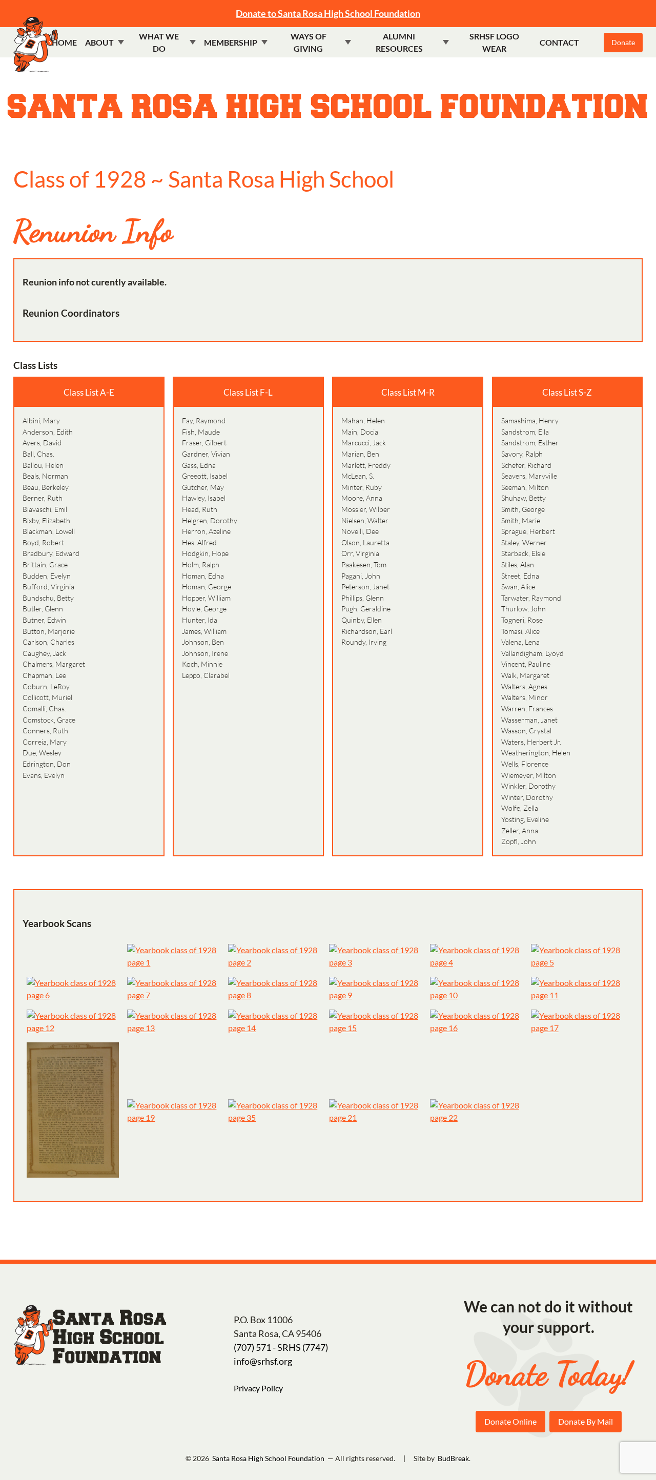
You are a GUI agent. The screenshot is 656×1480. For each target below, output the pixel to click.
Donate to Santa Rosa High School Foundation (328, 13)
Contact (559, 42)
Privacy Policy (258, 1388)
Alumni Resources (399, 42)
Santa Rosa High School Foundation (328, 107)
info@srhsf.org (263, 1361)
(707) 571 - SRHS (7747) (281, 1347)
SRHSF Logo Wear (494, 42)
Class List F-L (248, 392)
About (99, 42)
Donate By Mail (585, 1421)
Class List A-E (89, 392)
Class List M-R (408, 392)
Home (64, 42)
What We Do (159, 42)
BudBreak (453, 1458)
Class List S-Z (567, 392)
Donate (623, 42)
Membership (230, 42)
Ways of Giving (308, 42)
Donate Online (510, 1421)
